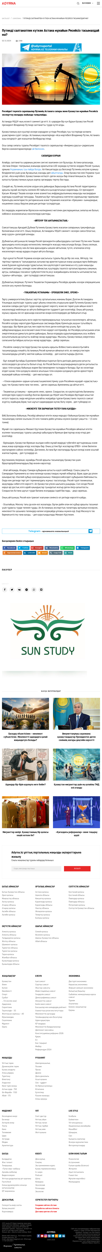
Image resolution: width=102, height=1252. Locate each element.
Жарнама (7, 1246)
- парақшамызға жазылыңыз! (48, 531)
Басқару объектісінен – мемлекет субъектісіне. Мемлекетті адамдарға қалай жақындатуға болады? (25, 737)
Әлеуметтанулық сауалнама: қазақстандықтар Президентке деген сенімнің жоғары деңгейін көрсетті (76, 737)
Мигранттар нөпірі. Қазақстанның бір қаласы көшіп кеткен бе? (25, 834)
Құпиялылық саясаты (19, 1246)
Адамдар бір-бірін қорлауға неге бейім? (25, 785)
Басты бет (6, 18)
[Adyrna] (12, 3)
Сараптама (17, 18)
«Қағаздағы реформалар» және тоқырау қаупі (76, 834)
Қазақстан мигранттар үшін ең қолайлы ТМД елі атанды (76, 786)
